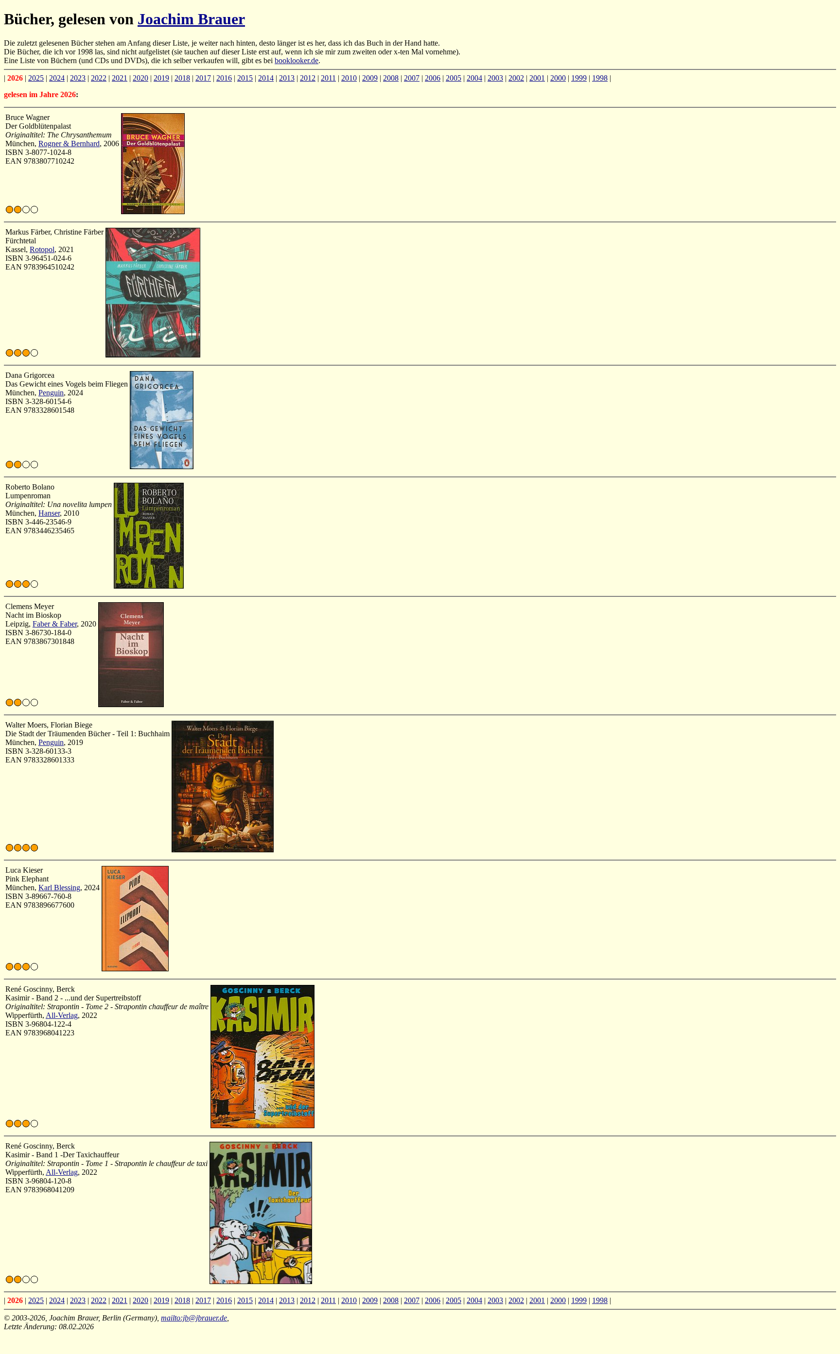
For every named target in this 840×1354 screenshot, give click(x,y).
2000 (558, 78)
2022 (98, 78)
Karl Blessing (59, 887)
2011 (328, 78)
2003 (495, 78)
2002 (516, 78)
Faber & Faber (55, 624)
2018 (182, 78)
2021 (119, 78)
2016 (224, 78)
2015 (245, 78)
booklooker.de (296, 60)
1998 (600, 78)
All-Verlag (62, 1015)
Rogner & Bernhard (69, 143)
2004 (474, 78)
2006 (432, 78)
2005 (453, 78)
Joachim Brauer (191, 19)
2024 (57, 78)
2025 (36, 78)
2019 (161, 78)
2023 (78, 78)
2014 (266, 78)
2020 (140, 78)
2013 (287, 78)
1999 (579, 78)
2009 (370, 78)
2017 (203, 78)
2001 (537, 78)
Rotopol (42, 249)
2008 (391, 78)
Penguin (51, 393)
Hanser (49, 513)
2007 (412, 78)
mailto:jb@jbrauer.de (194, 1318)
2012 (307, 78)
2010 (349, 78)
